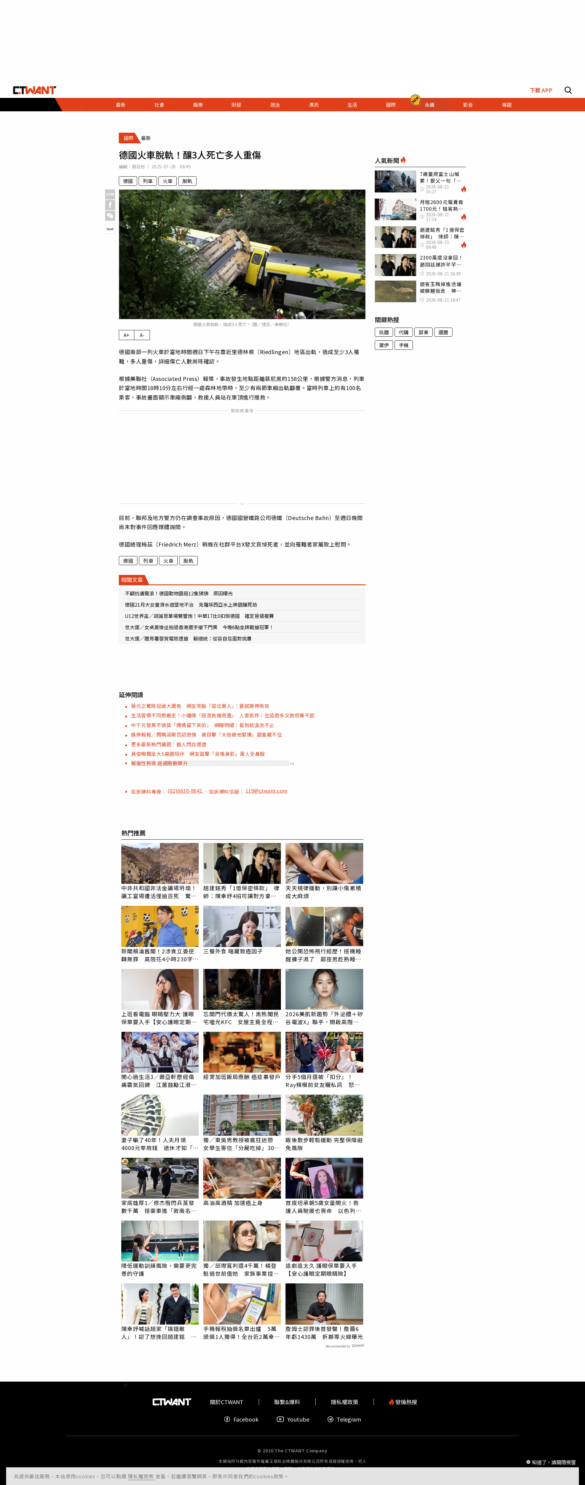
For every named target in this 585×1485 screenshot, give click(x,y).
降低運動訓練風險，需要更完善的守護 (159, 1269)
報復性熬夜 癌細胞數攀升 (159, 763)
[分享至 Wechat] (110, 216)
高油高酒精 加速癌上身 (233, 1203)
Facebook (245, 1419)
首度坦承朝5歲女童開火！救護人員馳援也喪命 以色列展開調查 (323, 1206)
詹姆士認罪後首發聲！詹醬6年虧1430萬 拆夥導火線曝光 (324, 1332)
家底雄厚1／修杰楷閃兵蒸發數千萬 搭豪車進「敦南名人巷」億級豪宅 (159, 1206)
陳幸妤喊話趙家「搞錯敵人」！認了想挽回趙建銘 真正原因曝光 (159, 1332)
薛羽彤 (138, 166)
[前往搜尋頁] (568, 90)
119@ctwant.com (267, 790)
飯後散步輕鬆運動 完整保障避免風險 (324, 1144)
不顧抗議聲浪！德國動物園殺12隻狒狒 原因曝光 (179, 593)
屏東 (423, 332)
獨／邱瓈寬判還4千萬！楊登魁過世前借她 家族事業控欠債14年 (241, 1269)
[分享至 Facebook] (110, 205)
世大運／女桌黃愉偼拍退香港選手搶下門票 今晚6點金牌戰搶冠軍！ (199, 627)
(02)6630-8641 (186, 790)
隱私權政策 (141, 1476)
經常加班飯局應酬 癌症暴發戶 (241, 1077)
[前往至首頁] (35, 90)
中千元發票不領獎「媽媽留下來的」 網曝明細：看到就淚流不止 (203, 725)
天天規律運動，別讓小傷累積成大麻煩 (323, 892)
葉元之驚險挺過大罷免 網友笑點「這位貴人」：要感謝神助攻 (200, 705)
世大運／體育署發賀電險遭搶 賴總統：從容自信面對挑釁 (188, 638)
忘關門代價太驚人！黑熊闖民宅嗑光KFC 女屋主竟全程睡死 (241, 1018)
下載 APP (541, 90)
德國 (128, 181)
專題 (507, 104)
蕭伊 (384, 345)
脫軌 (187, 181)
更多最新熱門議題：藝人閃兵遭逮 (169, 744)
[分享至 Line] (110, 194)
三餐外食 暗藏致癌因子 (233, 951)
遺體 (443, 332)
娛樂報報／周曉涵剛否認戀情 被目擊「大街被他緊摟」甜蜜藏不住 (206, 734)
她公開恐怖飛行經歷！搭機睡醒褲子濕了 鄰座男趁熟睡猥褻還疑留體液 (323, 955)
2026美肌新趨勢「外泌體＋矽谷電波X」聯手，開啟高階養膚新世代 (324, 1018)
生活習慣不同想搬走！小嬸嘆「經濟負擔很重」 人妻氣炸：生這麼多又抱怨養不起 (223, 715)
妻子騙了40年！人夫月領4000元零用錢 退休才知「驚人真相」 (160, 1144)
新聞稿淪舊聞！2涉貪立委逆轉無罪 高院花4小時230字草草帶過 (160, 955)
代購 (404, 332)
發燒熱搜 (405, 1402)
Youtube (298, 1419)
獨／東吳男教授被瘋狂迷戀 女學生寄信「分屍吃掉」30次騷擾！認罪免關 (241, 1144)
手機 (404, 345)
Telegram (349, 1419)
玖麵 (384, 332)
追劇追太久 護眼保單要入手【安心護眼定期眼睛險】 (321, 1269)
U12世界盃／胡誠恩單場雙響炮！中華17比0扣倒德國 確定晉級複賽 (199, 615)
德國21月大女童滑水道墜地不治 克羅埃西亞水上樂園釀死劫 (191, 604)
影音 (468, 104)
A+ (126, 335)
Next (110, 228)
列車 (148, 181)
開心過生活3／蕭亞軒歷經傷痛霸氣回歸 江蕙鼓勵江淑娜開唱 (159, 1081)
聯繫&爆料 (287, 1402)
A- (142, 335)
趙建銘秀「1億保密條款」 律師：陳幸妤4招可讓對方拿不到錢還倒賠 (241, 892)
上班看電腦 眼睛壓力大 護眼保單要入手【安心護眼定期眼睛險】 (159, 1018)
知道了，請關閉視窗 (554, 1461)
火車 (167, 181)
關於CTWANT (226, 1402)
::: (86, 104)
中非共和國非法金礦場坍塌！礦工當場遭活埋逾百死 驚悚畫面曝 (159, 892)
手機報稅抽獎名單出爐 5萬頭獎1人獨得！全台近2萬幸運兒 (241, 1332)
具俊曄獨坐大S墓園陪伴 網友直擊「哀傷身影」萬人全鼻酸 (198, 753)
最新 (121, 104)
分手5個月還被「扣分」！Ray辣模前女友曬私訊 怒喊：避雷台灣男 (319, 1081)
